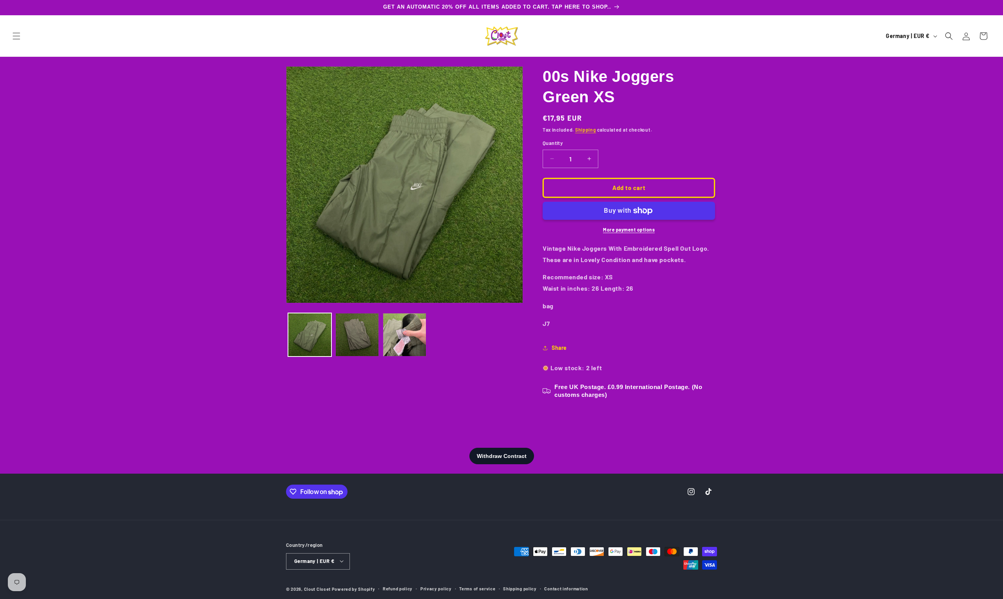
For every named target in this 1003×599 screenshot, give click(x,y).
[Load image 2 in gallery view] (357, 335)
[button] (16, 36)
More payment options (629, 229)
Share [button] (559, 347)
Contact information (566, 588)
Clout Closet (318, 588)
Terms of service (477, 588)
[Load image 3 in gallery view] (404, 335)
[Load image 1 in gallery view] (309, 335)
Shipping (585, 129)
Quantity (553, 143)
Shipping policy (520, 588)
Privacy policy (436, 588)
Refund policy (398, 588)
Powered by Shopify (353, 588)
